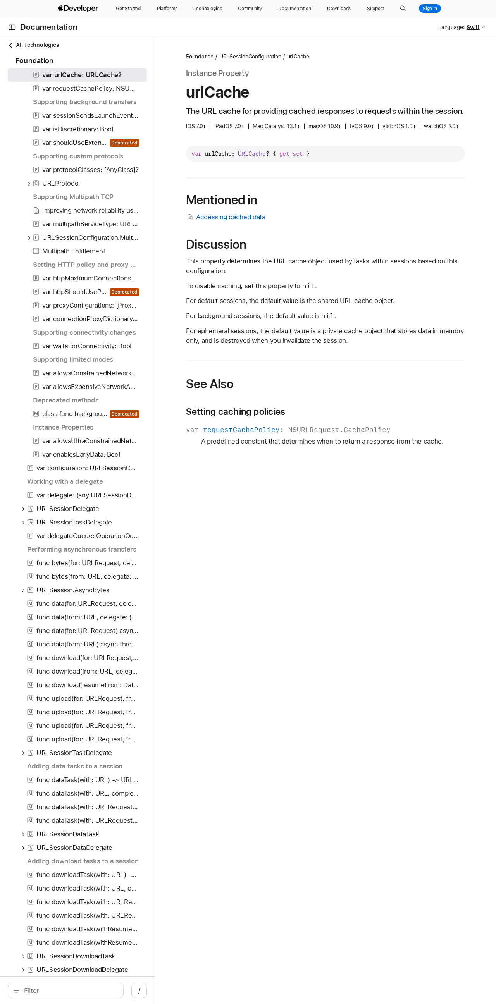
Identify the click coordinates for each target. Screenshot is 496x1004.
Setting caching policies (235, 411)
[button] (403, 8)
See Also (210, 384)
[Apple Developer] (79, 8)
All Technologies (37, 45)
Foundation (200, 56)
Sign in (430, 8)
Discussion (216, 244)
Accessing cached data (230, 217)
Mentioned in (222, 200)
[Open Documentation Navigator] (12, 27)
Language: (451, 27)
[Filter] (69, 990)
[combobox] (69, 990)
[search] (66, 990)
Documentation (49, 27)
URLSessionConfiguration (250, 56)
